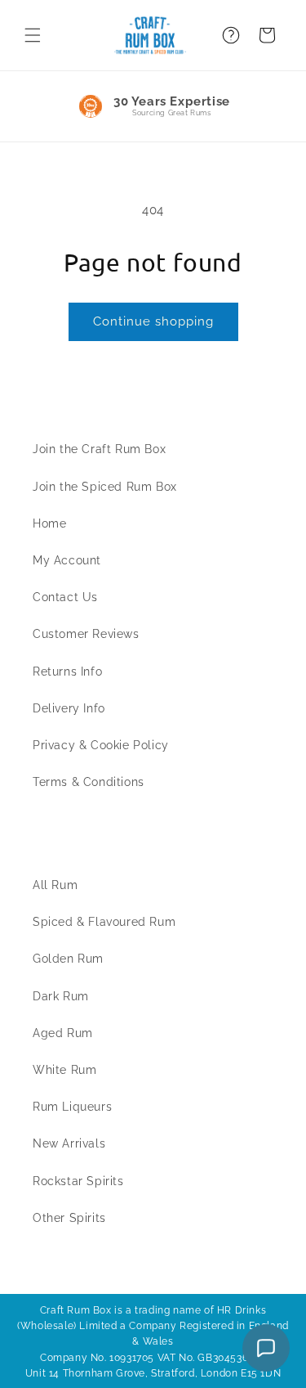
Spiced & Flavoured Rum (104, 921)
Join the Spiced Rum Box (105, 486)
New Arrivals (69, 1143)
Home (49, 523)
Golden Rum (68, 958)
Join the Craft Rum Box (99, 449)
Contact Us (65, 597)
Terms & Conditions (88, 781)
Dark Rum (61, 996)
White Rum (64, 1069)
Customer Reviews (86, 633)
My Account (67, 560)
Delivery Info (69, 708)
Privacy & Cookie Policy (101, 745)
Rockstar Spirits (78, 1181)
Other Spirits (69, 1217)
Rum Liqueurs (72, 1106)
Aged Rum (63, 1033)
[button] (33, 35)
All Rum (55, 885)
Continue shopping (153, 321)
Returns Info (67, 671)
